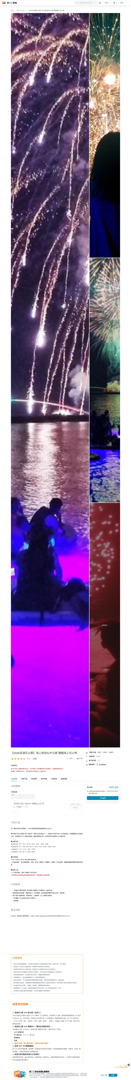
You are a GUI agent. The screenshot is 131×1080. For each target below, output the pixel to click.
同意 (113, 1075)
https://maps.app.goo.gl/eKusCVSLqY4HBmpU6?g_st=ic (50, 916)
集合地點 (44, 779)
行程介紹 (24, 779)
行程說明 (34, 779)
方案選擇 (14, 779)
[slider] (18, 758)
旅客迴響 (64, 779)
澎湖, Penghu (21, 10)
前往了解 (104, 1075)
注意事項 (54, 779)
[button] (115, 2)
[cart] (99, 2)
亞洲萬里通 (102, 764)
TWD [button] (106, 3)
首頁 (12, 10)
